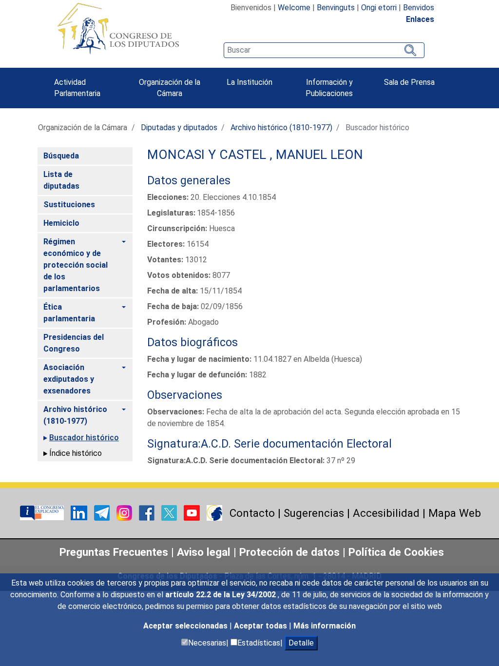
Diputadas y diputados (179, 127)
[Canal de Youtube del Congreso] (192, 512)
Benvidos (418, 7)
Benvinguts (336, 7)
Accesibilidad (386, 513)
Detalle (301, 642)
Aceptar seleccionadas (186, 625)
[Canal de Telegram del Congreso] (103, 512)
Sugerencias (314, 513)
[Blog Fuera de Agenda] (214, 512)
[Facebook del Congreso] (147, 512)
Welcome (294, 7)
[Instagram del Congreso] (125, 512)
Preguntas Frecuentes (113, 552)
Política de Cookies (396, 552)
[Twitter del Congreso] (170, 512)
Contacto (252, 513)
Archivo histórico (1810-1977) (281, 127)
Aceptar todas (261, 625)
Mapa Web (454, 513)
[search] (324, 50)
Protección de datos (289, 552)
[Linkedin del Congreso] (80, 512)
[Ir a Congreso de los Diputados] (118, 28)
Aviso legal (205, 552)
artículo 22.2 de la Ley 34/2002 (221, 594)
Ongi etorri (379, 7)
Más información (324, 625)
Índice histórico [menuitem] (75, 453)
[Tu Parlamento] (43, 512)
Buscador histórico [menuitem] (84, 437)
